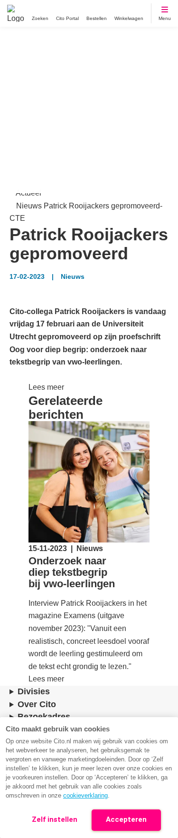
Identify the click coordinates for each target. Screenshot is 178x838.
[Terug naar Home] (15, 13)
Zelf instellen (54, 819)
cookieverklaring (85, 795)
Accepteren (126, 819)
